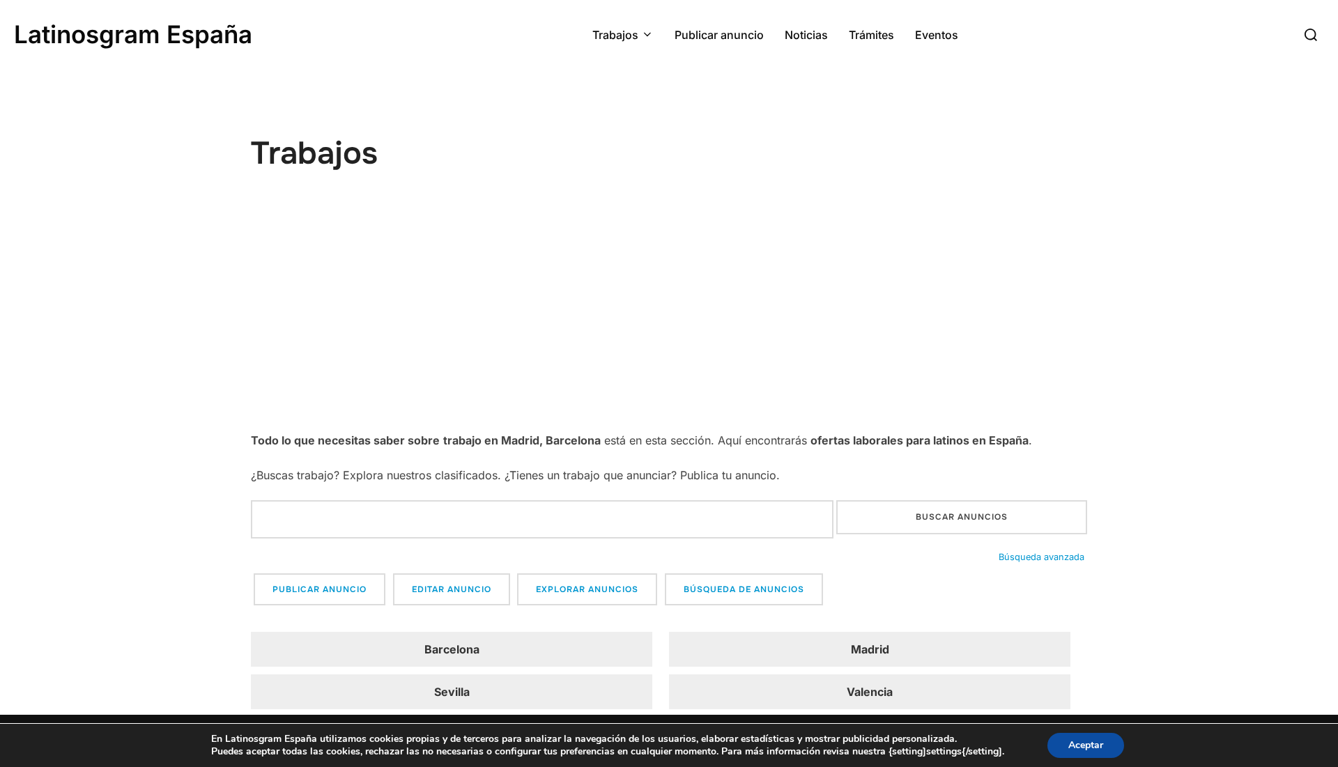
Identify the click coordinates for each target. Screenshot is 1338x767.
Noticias (806, 35)
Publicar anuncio (719, 35)
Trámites (871, 35)
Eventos (936, 35)
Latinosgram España (133, 34)
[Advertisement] (669, 325)
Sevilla (452, 692)
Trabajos (615, 35)
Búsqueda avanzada (1041, 557)
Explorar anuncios (587, 589)
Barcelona (451, 649)
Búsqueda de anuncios (744, 589)
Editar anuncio (451, 589)
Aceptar (1085, 745)
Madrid (870, 649)
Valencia (870, 692)
